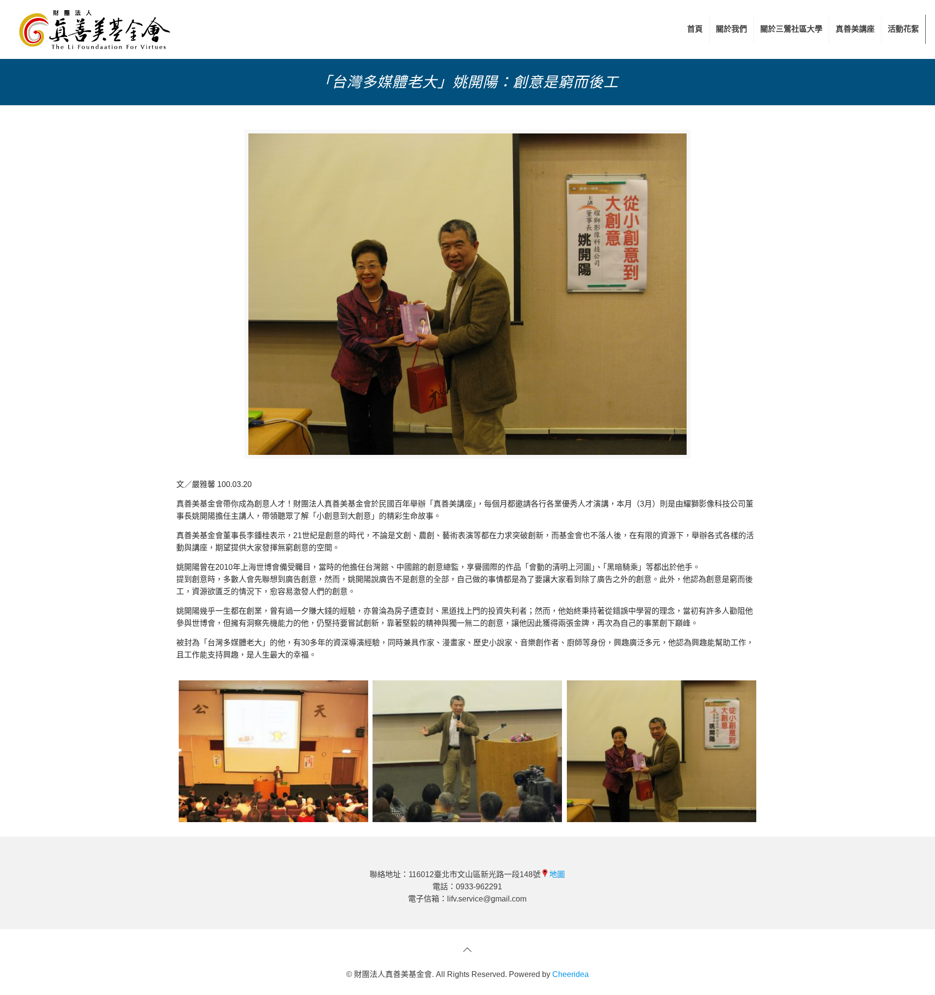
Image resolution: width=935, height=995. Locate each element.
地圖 (557, 874)
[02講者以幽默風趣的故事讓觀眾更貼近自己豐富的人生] (467, 751)
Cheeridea (570, 974)
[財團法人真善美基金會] (94, 29)
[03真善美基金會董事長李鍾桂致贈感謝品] (661, 751)
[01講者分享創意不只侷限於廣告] (273, 751)
